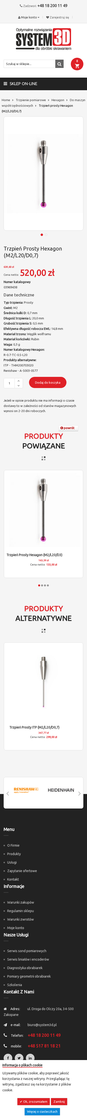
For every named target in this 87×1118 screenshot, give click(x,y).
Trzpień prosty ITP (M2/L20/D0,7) (34, 727)
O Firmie (13, 845)
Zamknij (59, 1101)
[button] (41, 234)
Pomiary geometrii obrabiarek (29, 976)
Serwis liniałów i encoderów (28, 959)
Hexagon (57, 100)
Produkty (14, 854)
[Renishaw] (26, 790)
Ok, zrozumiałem (34, 1101)
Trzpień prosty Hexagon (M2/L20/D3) (34, 555)
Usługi (12, 862)
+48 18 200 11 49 (52, 5)
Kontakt (13, 879)
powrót (68, 427)
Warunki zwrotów (20, 919)
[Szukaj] (59, 64)
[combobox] (34, 64)
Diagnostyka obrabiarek (25, 968)
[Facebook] (8, 1058)
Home (6, 100)
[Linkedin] (30, 1058)
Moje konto (15, 928)
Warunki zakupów (20, 902)
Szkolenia (14, 985)
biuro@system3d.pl (42, 1025)
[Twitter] (19, 1058)
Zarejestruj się (59, 17)
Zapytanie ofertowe (22, 871)
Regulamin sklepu (20, 911)
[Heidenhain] (61, 790)
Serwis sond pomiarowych (26, 951)
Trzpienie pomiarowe (31, 100)
